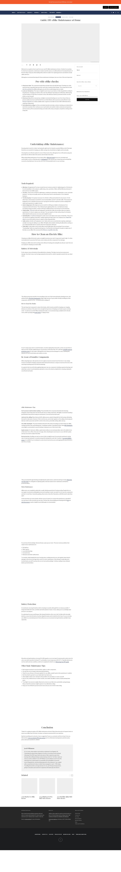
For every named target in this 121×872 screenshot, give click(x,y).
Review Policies (78, 820)
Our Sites (77, 816)
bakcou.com (48, 140)
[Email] (40, 64)
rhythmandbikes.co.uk (48, 179)
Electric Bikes (58, 17)
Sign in (78, 70)
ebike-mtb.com (48, 655)
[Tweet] (30, 64)
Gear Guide (44, 12)
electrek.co (48, 600)
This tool (32, 210)
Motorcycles (21, 12)
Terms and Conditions (80, 823)
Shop (76, 822)
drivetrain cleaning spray (34, 298)
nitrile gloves (44, 159)
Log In (105, 7)
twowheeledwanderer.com (95, 61)
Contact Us (77, 815)
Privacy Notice (78, 818)
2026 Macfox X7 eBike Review (28, 797)
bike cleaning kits (68, 425)
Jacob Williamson (51, 17)
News (13, 12)
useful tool (34, 215)
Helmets (29, 12)
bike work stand (51, 157)
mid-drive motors (25, 502)
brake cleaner (38, 312)
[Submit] (36, 64)
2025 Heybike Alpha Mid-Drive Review (65, 797)
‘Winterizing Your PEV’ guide (62, 662)
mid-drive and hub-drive (28, 89)
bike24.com (48, 293)
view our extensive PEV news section (36, 738)
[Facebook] (111, 13)
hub (68, 500)
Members (58, 12)
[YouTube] (113, 13)
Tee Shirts (52, 12)
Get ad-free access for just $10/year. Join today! (60, 2)
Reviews (36, 12)
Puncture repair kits (27, 101)
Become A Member (113, 7)
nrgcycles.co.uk (48, 344)
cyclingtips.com (48, 403)
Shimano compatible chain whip (50, 230)
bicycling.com (47, 723)
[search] (96, 85)
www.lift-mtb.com (47, 539)
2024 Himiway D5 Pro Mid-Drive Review (45, 797)
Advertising (77, 813)
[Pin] (33, 64)
